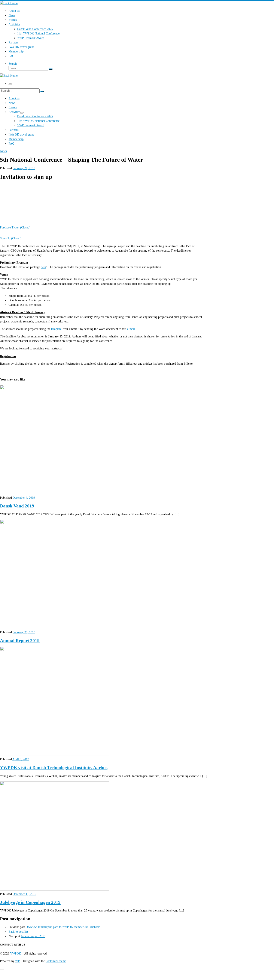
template (56, 329)
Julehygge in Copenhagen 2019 (30, 902)
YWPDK (15, 953)
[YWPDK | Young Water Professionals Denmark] (9, 3)
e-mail (131, 329)
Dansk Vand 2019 (17, 506)
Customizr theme (56, 961)
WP (17, 961)
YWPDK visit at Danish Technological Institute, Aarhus (53, 767)
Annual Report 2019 (20, 640)
